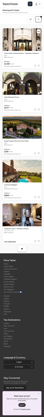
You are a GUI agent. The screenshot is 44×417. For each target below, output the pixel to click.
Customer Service (10, 269)
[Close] (39, 394)
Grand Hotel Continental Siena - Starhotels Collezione (21, 53)
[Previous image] (5, 41)
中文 (5, 314)
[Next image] (38, 41)
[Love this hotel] (39, 66)
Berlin (6, 344)
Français (7, 304)
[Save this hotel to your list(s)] (35, 66)
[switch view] (22, 249)
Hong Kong (8, 339)
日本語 (6, 306)
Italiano (6, 309)
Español (6, 301)
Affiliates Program (10, 279)
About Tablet (8, 266)
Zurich (6, 334)
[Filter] (30, 19)
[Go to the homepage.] (10, 4)
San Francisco (9, 331)
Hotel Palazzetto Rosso (11, 97)
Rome (6, 341)
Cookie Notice (9, 284)
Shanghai (7, 346)
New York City (9, 326)
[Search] (30, 4)
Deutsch (7, 296)
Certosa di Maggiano (10, 185)
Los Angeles (8, 336)
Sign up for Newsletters (15, 388)
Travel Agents (9, 277)
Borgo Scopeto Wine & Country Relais (16, 141)
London (6, 323)
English (6, 299)
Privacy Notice (9, 282)
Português (7, 312)
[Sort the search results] (38, 19)
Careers (6, 271)
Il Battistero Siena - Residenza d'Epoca (16, 229)
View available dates (10, 241)
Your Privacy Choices (11, 292)
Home (6, 264)
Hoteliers (7, 274)
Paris (5, 328)
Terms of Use (8, 287)
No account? (22, 409)
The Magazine (9, 289)
